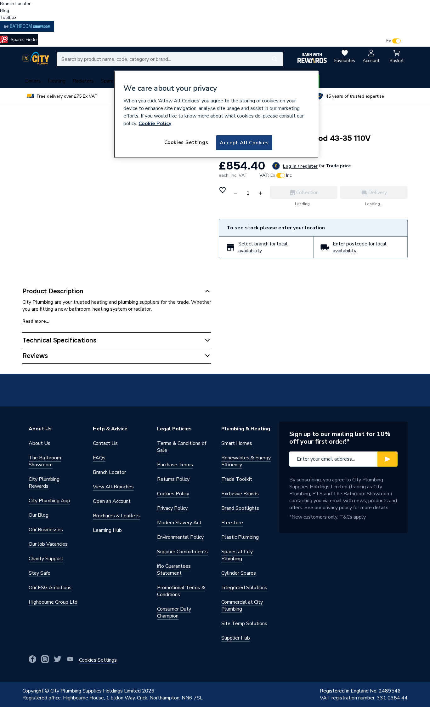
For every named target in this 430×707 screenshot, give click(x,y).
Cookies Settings (186, 142)
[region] (216, 114)
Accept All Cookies (244, 142)
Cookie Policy (155, 123)
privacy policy (337, 507)
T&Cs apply (352, 517)
